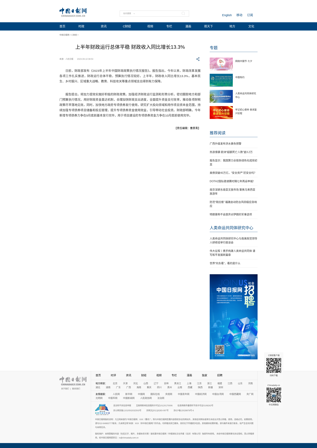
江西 (230, 383)
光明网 (99, 398)
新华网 (128, 394)
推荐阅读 (218, 133)
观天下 (208, 26)
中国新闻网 (129, 398)
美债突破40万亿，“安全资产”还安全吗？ (233, 172)
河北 (135, 383)
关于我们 (65, 389)
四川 (159, 387)
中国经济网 (201, 394)
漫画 (188, 26)
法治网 (160, 398)
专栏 (169, 26)
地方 (232, 26)
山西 (145, 383)
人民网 (116, 394)
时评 (113, 375)
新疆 (210, 387)
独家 (204, 375)
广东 (118, 387)
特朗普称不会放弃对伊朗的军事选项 (231, 214)
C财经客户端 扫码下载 (274, 365)
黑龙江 (177, 383)
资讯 (104, 26)
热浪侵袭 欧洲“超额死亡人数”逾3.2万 (231, 152)
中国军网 (112, 398)
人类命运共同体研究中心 (231, 228)
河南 (250, 383)
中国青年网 (183, 394)
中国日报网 (64, 35)
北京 (115, 383)
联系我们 (76, 389)
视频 (150, 26)
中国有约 (240, 77)
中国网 (141, 394)
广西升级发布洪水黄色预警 (225, 143)
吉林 (166, 383)
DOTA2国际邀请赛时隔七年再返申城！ (232, 181)
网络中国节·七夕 (243, 61)
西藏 (190, 387)
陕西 (200, 387)
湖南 (108, 387)
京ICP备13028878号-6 (184, 410)
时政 (81, 26)
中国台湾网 (218, 394)
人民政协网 (146, 398)
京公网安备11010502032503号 (127, 410)
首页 (62, 26)
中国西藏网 (235, 394)
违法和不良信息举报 (122, 405)
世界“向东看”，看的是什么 (225, 263)
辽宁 (156, 383)
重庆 (149, 387)
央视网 (168, 394)
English (227, 15)
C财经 (127, 26)
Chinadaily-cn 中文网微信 (273, 395)
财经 (143, 375)
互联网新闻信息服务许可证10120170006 (154, 405)
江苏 (199, 383)
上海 (189, 383)
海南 (139, 387)
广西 (128, 387)
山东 (240, 383)
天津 (125, 383)
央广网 (250, 394)
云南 (179, 387)
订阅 (250, 15)
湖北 (98, 387)
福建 (219, 383)
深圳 (220, 387)
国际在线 (155, 394)
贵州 (169, 387)
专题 (214, 48)
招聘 (219, 375)
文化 (251, 26)
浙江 (209, 383)
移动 (239, 15)
